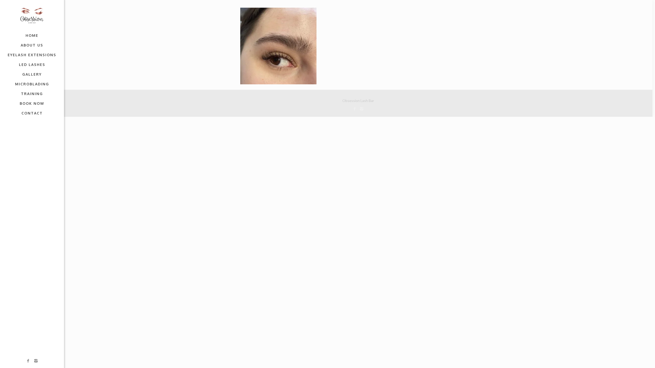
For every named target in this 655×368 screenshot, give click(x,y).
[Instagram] (36, 360)
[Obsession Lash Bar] (32, 15)
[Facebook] (28, 360)
